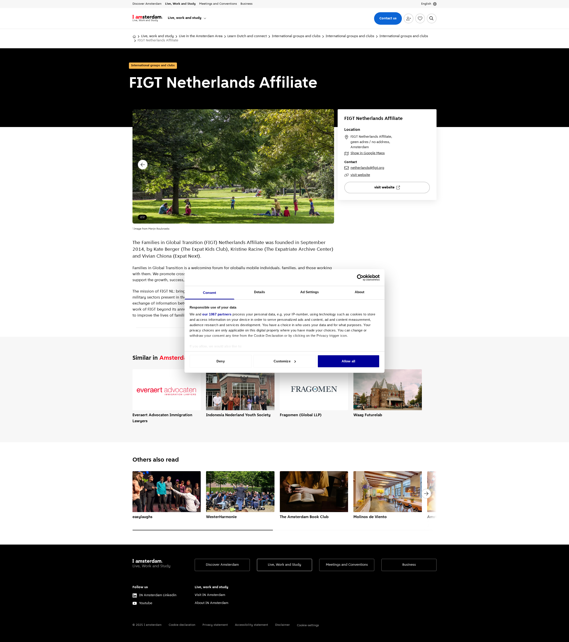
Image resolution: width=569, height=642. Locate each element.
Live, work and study (157, 36)
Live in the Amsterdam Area (200, 36)
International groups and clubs (296, 36)
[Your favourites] (420, 18)
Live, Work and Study (284, 565)
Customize (282, 361)
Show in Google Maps (368, 153)
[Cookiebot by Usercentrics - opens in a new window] (360, 277)
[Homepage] (134, 36)
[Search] (432, 18)
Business (409, 565)
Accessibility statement (251, 625)
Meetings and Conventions (347, 565)
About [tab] (360, 292)
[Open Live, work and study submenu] (205, 18)
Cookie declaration (182, 625)
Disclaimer (282, 625)
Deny (220, 361)
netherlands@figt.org (367, 168)
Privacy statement (215, 625)
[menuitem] (187, 18)
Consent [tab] (209, 293)
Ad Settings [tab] (309, 292)
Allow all (348, 361)
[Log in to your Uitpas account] (408, 18)
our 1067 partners (217, 314)
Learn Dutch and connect (247, 36)
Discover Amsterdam (222, 565)
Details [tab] (259, 292)
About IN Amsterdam (211, 603)
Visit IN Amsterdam (210, 595)
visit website (360, 175)
